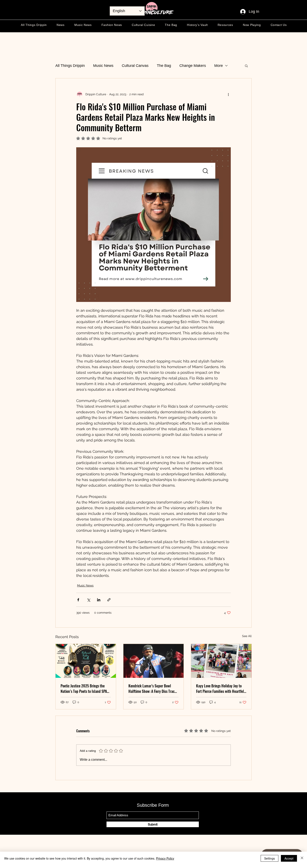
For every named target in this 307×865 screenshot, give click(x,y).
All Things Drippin (70, 66)
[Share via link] (109, 600)
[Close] (301, 858)
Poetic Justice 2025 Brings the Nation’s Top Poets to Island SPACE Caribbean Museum (86, 688)
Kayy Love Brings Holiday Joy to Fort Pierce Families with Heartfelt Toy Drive (220, 688)
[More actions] (228, 94)
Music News (103, 66)
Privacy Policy (165, 858)
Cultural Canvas (135, 66)
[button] (246, 65)
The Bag (164, 66)
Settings (269, 858)
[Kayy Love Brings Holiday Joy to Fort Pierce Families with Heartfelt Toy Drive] (221, 661)
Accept (288, 858)
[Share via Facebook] (78, 600)
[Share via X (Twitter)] (88, 600)
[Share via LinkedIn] (99, 600)
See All (247, 636)
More (218, 66)
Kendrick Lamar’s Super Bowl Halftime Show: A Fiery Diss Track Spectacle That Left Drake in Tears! (152, 688)
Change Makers (192, 66)
